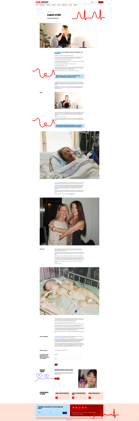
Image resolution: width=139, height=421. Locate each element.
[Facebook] (73, 407)
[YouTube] (76, 407)
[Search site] (96, 2)
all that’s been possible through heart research (77, 323)
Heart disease (57, 182)
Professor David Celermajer (65, 87)
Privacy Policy (85, 412)
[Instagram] (86, 407)
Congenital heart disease (60, 52)
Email (50, 412)
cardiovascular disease (78, 346)
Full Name (56, 354)
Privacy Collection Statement (92, 412)
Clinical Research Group (59, 336)
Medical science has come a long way (60, 116)
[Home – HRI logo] (42, 2)
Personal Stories (49, 11)
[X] (79, 407)
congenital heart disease (69, 337)
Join (56, 364)
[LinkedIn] (82, 407)
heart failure (66, 70)
